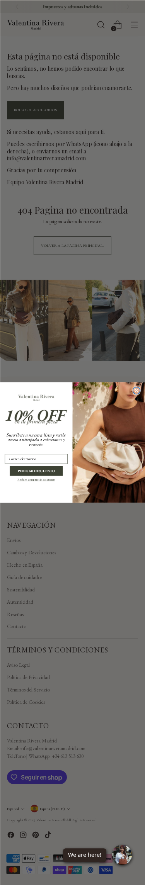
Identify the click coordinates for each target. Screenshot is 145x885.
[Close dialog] (136, 390)
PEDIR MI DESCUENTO (36, 471)
